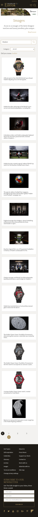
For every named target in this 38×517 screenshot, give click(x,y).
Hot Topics (7, 449)
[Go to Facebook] (4, 511)
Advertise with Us (24, 466)
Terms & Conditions (10, 470)
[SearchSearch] (35, 6)
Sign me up (19, 504)
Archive (6, 463)
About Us (22, 449)
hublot (14, 53)
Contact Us (22, 459)
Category (6, 49)
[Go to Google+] (22, 511)
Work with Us (23, 463)
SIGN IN (34, 1)
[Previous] (2, 434)
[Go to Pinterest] (27, 511)
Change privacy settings (11, 473)
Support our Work (24, 456)
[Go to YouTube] (13, 511)
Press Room (22, 452)
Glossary (6, 459)
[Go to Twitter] (9, 511)
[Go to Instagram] (18, 511)
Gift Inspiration (8, 452)
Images (6, 466)
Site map (21, 470)
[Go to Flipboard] (32, 511)
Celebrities (7, 456)
